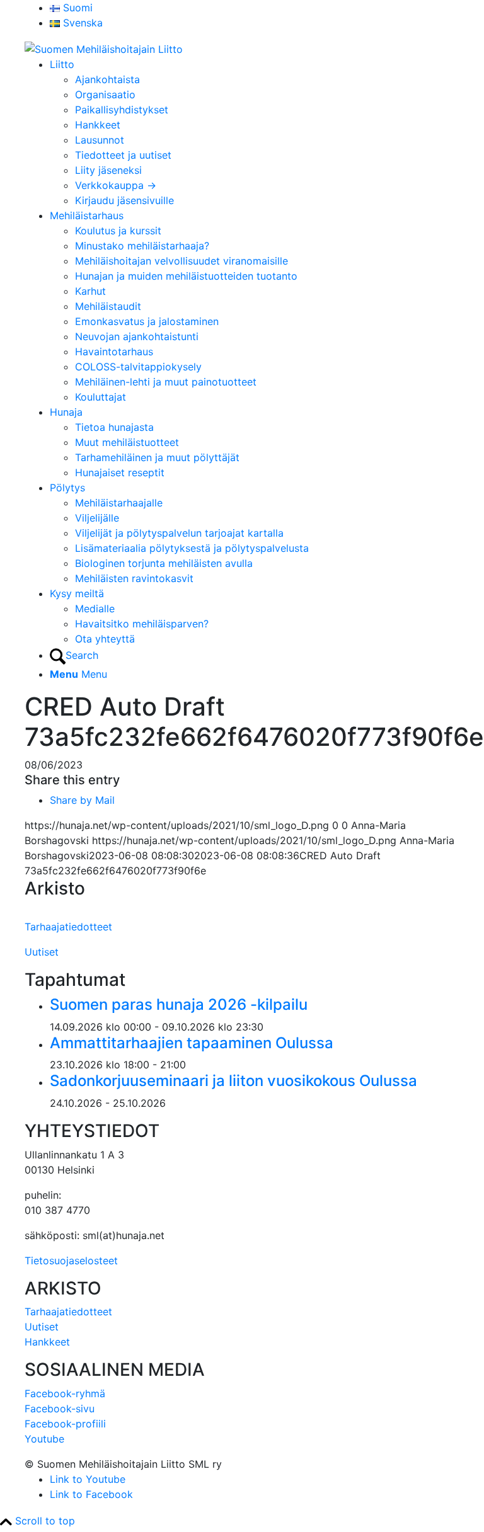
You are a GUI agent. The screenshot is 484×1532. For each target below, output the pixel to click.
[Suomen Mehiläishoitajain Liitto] (104, 48)
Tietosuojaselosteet (71, 1260)
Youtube (44, 1438)
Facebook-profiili (65, 1423)
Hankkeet (47, 1341)
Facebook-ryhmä (65, 1393)
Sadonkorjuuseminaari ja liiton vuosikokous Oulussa (233, 1081)
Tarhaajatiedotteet (68, 926)
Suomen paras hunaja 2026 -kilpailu (179, 1004)
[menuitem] (254, 7)
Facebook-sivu (60, 1408)
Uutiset (42, 952)
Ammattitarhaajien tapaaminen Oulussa (191, 1043)
